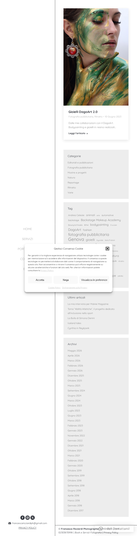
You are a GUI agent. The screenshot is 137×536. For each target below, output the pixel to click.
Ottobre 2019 (75, 470)
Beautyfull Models (75, 225)
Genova (76, 239)
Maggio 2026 (75, 350)
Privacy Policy (46, 270)
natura (114, 256)
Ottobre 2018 (75, 480)
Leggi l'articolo (76, 133)
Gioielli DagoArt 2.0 (83, 112)
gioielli (90, 240)
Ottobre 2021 (75, 450)
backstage (73, 220)
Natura (71, 177)
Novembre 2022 (76, 435)
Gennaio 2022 (75, 440)
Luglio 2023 (74, 410)
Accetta (40, 279)
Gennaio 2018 (75, 505)
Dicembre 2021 (76, 445)
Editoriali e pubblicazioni (80, 162)
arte (98, 215)
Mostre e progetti (77, 172)
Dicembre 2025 (76, 375)
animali (90, 215)
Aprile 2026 (74, 355)
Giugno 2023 (74, 415)
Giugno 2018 (74, 490)
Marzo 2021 (74, 455)
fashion (87, 230)
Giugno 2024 (74, 395)
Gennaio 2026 (75, 370)
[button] (107, 248)
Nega (66, 279)
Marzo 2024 (74, 400)
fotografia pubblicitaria (88, 234)
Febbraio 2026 (75, 365)
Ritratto (98, 116)
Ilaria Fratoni (110, 240)
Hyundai (99, 240)
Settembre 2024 (76, 390)
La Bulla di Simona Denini (81, 318)
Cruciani (113, 225)
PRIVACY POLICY (27, 527)
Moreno (115, 251)
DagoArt (74, 230)
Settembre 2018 (76, 485)
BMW (86, 225)
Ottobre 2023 (75, 405)
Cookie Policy (54, 287)
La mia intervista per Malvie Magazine (88, 303)
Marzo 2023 (74, 420)
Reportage (73, 182)
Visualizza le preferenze (94, 279)
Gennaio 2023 (75, 430)
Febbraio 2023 (75, 425)
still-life (120, 276)
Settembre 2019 (76, 475)
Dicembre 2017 (75, 510)
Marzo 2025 (74, 385)
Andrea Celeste (76, 215)
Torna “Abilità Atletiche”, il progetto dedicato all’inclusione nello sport (91, 311)
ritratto (121, 261)
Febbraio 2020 (75, 460)
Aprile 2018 (73, 495)
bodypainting (99, 224)
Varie (70, 192)
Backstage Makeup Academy (101, 220)
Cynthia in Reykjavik (78, 328)
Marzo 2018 (74, 500)
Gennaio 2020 (75, 465)
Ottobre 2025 (75, 380)
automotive (108, 215)
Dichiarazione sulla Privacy (74, 287)
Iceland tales (74, 323)
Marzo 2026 (74, 360)
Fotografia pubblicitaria (80, 116)
